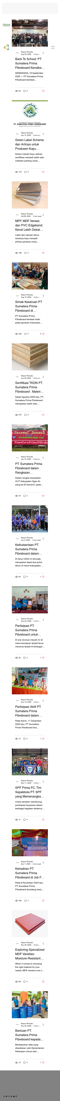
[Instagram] (4, 1096)
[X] (9, 1096)
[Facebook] (6, 1096)
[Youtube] (14, 1096)
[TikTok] (16, 1096)
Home (6, 24)
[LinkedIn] (11, 1096)
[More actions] (44, 53)
